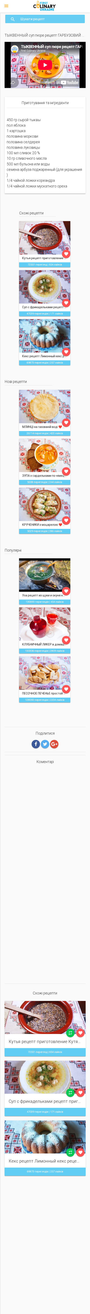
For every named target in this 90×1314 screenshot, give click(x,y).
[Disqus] (45, 820)
